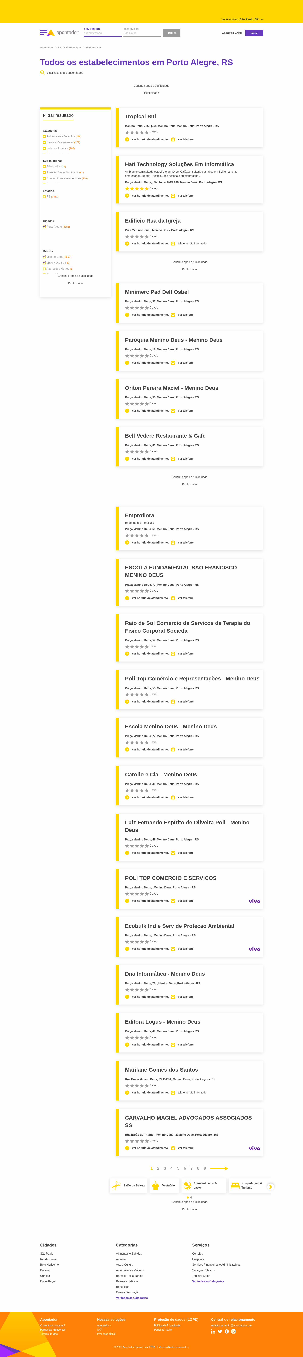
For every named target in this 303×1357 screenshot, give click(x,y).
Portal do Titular (163, 1329)
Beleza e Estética (127, 1281)
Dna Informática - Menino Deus (165, 974)
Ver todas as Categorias (132, 1297)
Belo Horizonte (49, 1264)
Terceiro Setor (201, 1275)
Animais (121, 1259)
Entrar (254, 33)
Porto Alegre (48, 1281)
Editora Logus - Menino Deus (162, 1022)
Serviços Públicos (203, 1270)
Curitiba (45, 1275)
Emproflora (139, 515)
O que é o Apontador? (52, 1325)
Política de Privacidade (167, 1325)
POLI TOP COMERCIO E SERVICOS (171, 878)
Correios (197, 1253)
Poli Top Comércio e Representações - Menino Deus (192, 679)
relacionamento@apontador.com (231, 1325)
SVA (99, 1329)
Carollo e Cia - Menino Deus (161, 774)
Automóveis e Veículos (130, 1270)
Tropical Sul (140, 116)
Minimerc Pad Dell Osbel (157, 292)
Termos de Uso (49, 1333)
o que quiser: (92, 28)
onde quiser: (131, 28)
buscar (172, 32)
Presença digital (106, 1333)
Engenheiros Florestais (139, 522)
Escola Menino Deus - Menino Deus (171, 726)
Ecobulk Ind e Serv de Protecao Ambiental (179, 926)
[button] (188, 1197)
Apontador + (104, 1325)
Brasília (45, 1270)
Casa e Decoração (127, 1292)
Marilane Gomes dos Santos (161, 1070)
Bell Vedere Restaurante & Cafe (165, 436)
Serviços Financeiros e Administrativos (216, 1264)
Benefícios (122, 1286)
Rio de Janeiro (49, 1259)
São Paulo (46, 1253)
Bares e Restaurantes (129, 1275)
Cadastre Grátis (232, 32)
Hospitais (198, 1259)
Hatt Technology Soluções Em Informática (179, 164)
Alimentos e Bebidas (129, 1253)
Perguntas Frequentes (53, 1329)
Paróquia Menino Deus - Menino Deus (174, 340)
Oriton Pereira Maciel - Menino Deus (171, 388)
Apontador (47, 47)
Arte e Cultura (124, 1264)
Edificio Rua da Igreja (153, 221)
